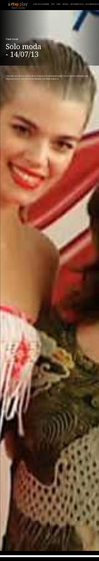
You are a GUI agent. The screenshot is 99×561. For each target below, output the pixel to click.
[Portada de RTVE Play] (19, 4)
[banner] (21, 4)
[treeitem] (41, 4)
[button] (8, 4)
